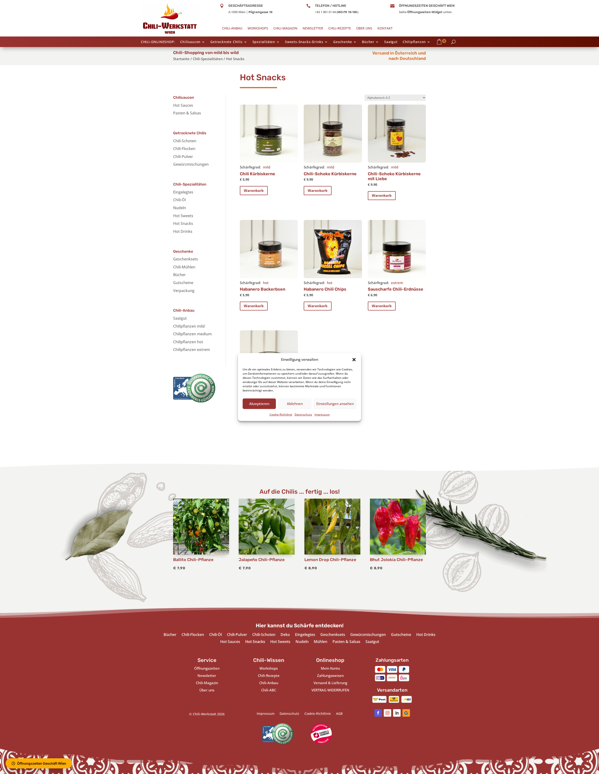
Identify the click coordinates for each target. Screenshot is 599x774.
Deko (285, 635)
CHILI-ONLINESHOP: (158, 42)
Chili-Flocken (184, 148)
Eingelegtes (183, 192)
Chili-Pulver (183, 156)
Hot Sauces (183, 105)
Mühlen (320, 642)
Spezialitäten (263, 42)
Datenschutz (303, 414)
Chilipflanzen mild (189, 326)
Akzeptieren (259, 403)
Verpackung (183, 290)
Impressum (322, 414)
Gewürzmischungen (191, 164)
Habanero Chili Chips (325, 289)
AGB (339, 714)
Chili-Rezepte (339, 28)
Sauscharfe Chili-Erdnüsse (395, 289)
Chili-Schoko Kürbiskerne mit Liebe (394, 176)
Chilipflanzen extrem (191, 349)
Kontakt (385, 28)
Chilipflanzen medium (192, 333)
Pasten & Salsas (187, 113)
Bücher (368, 42)
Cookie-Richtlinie (281, 414)
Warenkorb (254, 190)
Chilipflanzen (414, 42)
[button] (354, 359)
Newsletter (313, 28)
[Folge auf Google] (406, 713)
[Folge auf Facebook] (378, 713)
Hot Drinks (182, 231)
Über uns (364, 28)
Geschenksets (185, 259)
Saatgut (391, 42)
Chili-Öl (179, 199)
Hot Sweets (183, 215)
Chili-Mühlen (184, 267)
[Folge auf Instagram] (387, 713)
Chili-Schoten (184, 140)
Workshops (258, 28)
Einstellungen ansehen (335, 403)
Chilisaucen (190, 42)
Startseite (181, 58)
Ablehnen (295, 403)
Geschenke (342, 42)
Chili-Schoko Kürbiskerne (330, 173)
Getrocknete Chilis (226, 42)
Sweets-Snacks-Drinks (304, 42)
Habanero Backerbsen (262, 289)
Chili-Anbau (232, 28)
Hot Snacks (183, 223)
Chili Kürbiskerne (257, 173)
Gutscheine (183, 282)
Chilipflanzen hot (188, 341)
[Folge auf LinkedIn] (397, 713)
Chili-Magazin (285, 28)
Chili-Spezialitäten (208, 58)
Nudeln (179, 207)
